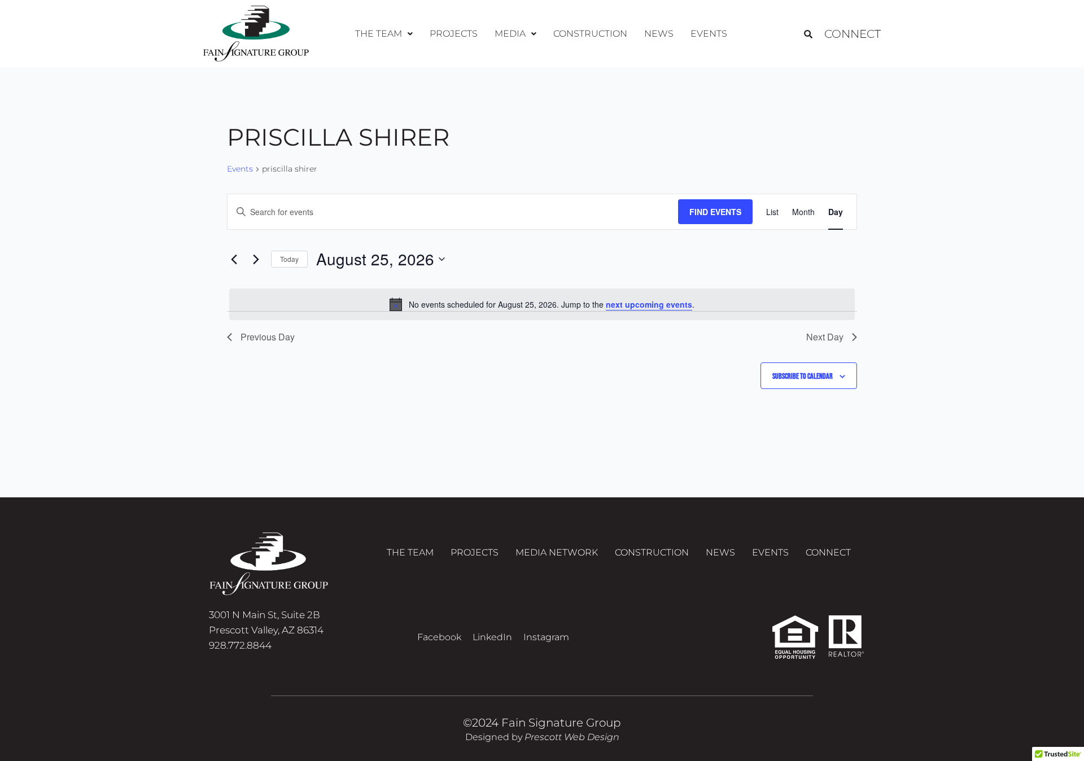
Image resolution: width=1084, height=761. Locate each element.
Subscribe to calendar (802, 376)
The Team (410, 552)
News (659, 33)
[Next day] (256, 259)
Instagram (546, 637)
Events (708, 33)
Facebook (439, 637)
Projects (454, 33)
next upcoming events (649, 304)
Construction (590, 33)
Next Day (824, 336)
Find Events (715, 211)
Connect (852, 34)
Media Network (556, 552)
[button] (384, 34)
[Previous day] (234, 259)
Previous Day (268, 336)
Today (289, 259)
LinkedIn (492, 637)
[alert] (542, 304)
